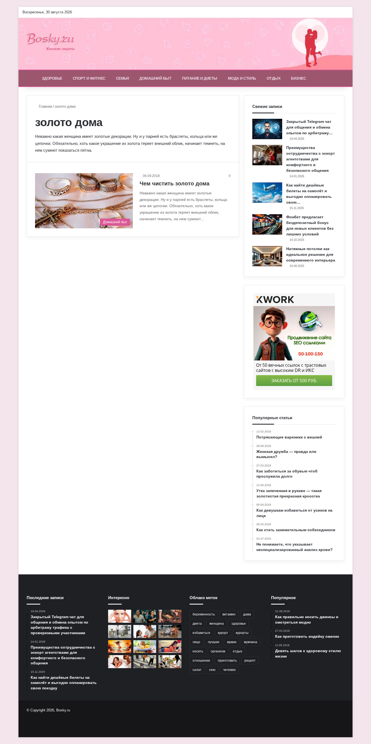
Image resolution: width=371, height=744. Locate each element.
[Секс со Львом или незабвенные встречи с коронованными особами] (169, 631)
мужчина (250, 642)
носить (198, 651)
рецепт (250, 660)
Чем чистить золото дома (174, 183)
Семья (122, 78)
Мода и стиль (242, 78)
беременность (204, 614)
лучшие (213, 642)
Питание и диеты (199, 78)
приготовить (227, 660)
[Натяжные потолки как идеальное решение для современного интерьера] (267, 256)
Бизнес (298, 78)
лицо (196, 642)
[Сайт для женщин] (53, 44)
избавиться (201, 633)
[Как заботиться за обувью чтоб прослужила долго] (169, 616)
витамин (228, 614)
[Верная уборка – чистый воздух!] (119, 631)
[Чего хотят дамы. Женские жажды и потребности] (119, 661)
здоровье (238, 623)
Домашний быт (155, 78)
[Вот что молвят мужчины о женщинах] (144, 616)
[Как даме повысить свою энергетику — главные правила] (119, 646)
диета (197, 623)
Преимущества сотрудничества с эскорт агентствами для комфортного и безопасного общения (310, 159)
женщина (216, 623)
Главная (45, 106)
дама (247, 614)
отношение (201, 660)
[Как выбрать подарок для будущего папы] (144, 631)
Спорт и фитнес (89, 78)
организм (218, 651)
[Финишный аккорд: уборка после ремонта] (144, 661)
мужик (231, 642)
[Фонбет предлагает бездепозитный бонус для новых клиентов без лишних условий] (267, 224)
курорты (242, 633)
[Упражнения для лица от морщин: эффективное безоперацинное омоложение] (119, 616)
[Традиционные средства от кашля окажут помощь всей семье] (144, 646)
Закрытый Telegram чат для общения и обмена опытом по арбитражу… (309, 127)
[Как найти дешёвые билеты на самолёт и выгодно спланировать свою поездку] (267, 192)
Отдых (274, 78)
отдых (237, 651)
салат (197, 670)
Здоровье (52, 78)
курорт (223, 633)
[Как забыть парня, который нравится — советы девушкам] (169, 646)
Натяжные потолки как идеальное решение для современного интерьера (310, 254)
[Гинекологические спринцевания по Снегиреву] (169, 661)
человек (229, 670)
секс (212, 670)
